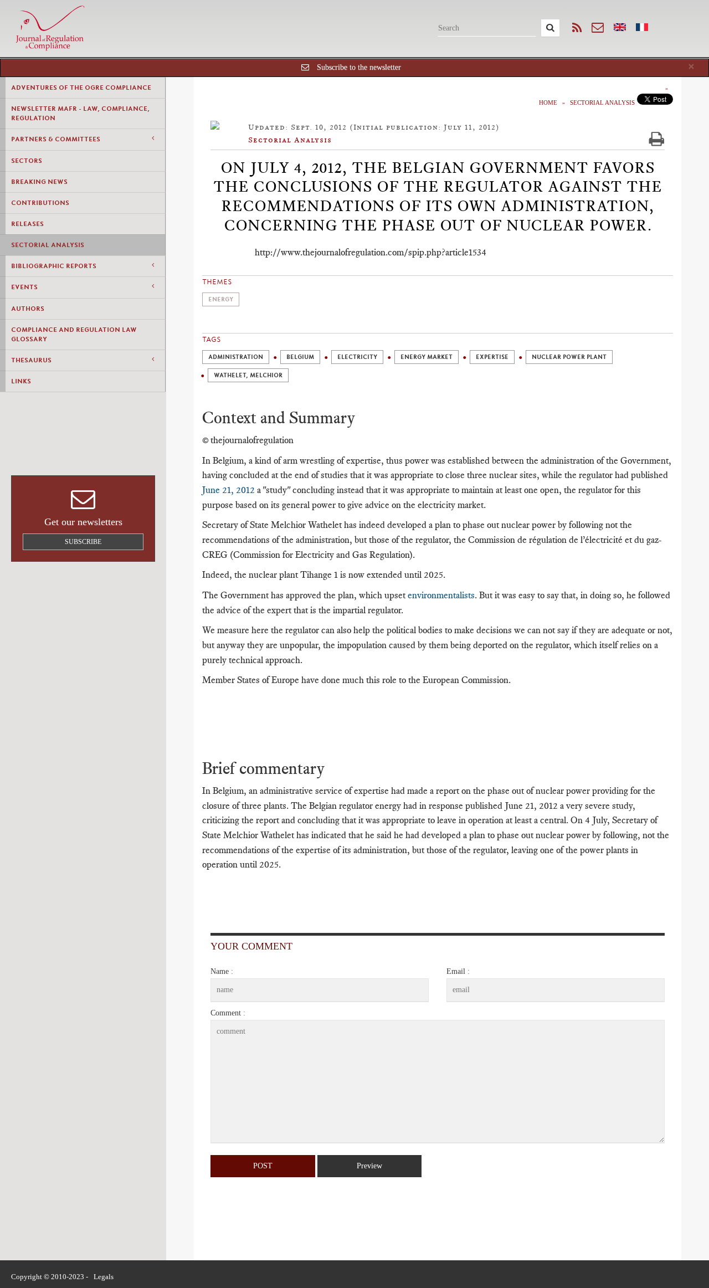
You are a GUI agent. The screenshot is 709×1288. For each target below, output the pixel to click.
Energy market (426, 357)
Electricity (357, 357)
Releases (27, 224)
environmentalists (441, 595)
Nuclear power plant (569, 357)
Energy (220, 299)
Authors (27, 308)
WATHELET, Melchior (248, 375)
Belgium (300, 357)
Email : (458, 971)
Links (21, 381)
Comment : (227, 1013)
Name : (221, 971)
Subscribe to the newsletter (359, 67)
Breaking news (39, 182)
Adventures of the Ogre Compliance (81, 87)
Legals (104, 1276)
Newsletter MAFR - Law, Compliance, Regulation (80, 113)
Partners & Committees (55, 139)
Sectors (26, 161)
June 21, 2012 (228, 489)
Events (24, 287)
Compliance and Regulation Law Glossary (74, 334)
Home (548, 102)
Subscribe (83, 542)
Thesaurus (31, 360)
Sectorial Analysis (47, 245)
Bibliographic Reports (53, 266)
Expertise (492, 357)
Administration (235, 357)
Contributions (40, 203)
